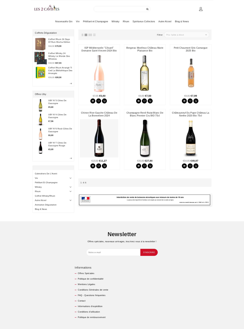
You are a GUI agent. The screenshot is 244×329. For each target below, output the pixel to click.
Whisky (38, 187)
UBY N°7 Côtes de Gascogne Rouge (57, 144)
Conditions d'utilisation (88, 312)
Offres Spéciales (85, 273)
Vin (36, 178)
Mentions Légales (86, 284)
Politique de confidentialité (90, 279)
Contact (81, 301)
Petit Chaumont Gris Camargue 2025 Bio (191, 49)
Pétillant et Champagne (46, 182)
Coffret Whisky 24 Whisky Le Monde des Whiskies (59, 56)
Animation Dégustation (46, 205)
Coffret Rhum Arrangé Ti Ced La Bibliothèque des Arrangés (60, 70)
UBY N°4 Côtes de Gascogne (57, 115)
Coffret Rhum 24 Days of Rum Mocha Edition (59, 40)
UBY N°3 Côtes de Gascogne (57, 101)
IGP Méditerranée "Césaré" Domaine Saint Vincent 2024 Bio (99, 49)
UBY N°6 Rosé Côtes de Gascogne (60, 130)
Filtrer (160, 35)
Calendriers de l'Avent (46, 173)
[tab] (53, 173)
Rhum (38, 191)
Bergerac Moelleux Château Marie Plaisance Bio (144, 49)
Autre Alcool (40, 200)
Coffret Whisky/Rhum (45, 196)
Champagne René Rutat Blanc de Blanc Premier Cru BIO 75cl (145, 114)
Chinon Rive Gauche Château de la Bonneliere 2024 (99, 114)
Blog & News (41, 209)
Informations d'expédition (90, 306)
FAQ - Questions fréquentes (91, 295)
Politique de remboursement (91, 317)
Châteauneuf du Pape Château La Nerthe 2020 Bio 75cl (190, 114)
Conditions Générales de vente (92, 290)
